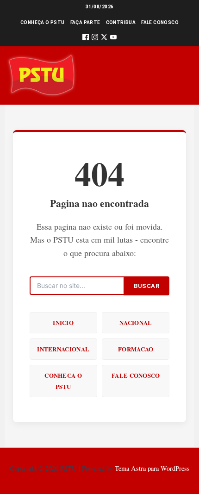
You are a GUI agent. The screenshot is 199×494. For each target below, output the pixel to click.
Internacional (63, 348)
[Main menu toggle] (179, 75)
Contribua (121, 22)
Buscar (146, 285)
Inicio (63, 322)
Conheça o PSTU (42, 22)
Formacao (135, 348)
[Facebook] (85, 39)
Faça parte (85, 22)
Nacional (135, 322)
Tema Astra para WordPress (152, 468)
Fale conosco (160, 22)
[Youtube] (113, 39)
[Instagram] (95, 39)
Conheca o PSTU (63, 381)
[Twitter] (104, 39)
